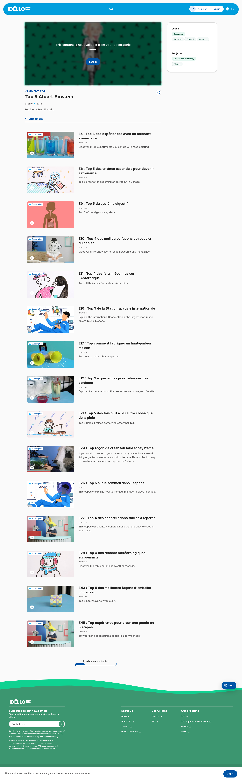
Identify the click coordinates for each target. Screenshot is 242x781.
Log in (217, 9)
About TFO (129, 721)
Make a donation (129, 731)
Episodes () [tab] (34, 118)
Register (202, 9)
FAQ (112, 9)
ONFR (194, 731)
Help (230, 686)
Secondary (178, 34)
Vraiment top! (35, 91)
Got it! (230, 773)
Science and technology (184, 59)
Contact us (157, 716)
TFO (194, 716)
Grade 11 (190, 39)
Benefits (125, 716)
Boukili (194, 726)
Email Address (17, 725)
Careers (129, 726)
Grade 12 (203, 39)
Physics (177, 64)
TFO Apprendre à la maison (194, 721)
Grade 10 (178, 39)
